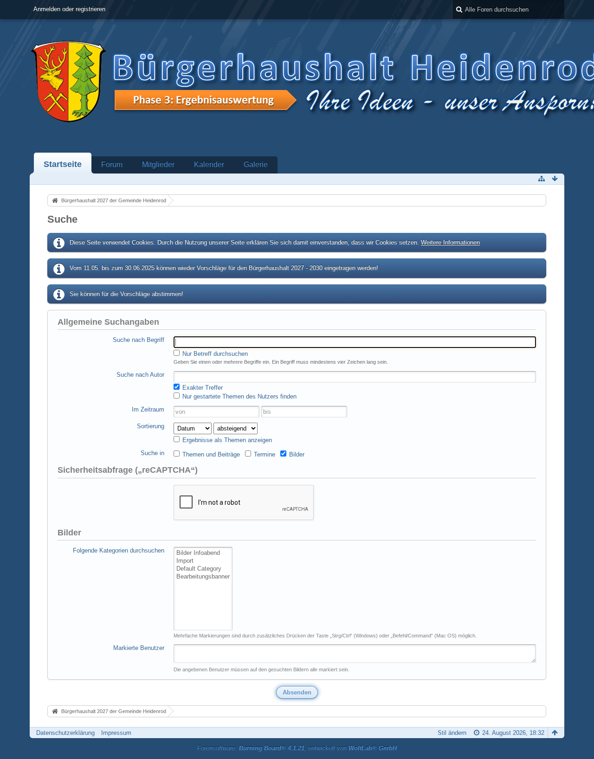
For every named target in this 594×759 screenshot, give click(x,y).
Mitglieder (158, 164)
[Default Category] (203, 569)
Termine (263, 454)
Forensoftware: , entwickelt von (297, 748)
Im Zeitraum (148, 409)
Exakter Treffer (202, 387)
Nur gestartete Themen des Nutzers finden (239, 396)
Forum (112, 164)
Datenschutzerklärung (65, 732)
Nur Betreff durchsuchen (214, 353)
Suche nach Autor (140, 374)
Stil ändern (452, 732)
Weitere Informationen (450, 242)
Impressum (116, 732)
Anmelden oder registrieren (69, 9)
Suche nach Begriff (138, 339)
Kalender (209, 164)
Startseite (63, 164)
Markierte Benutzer (138, 647)
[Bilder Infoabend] (203, 553)
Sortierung (150, 426)
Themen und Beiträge (210, 454)
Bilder (295, 454)
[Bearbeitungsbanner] (203, 577)
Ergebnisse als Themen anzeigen (226, 440)
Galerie (256, 164)
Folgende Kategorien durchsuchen (118, 550)
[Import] (203, 561)
